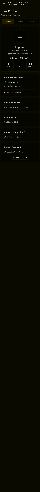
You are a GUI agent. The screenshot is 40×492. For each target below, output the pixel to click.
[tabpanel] (20, 94)
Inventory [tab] (20, 21)
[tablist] (20, 21)
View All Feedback (20, 157)
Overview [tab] (8, 21)
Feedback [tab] (32, 21)
